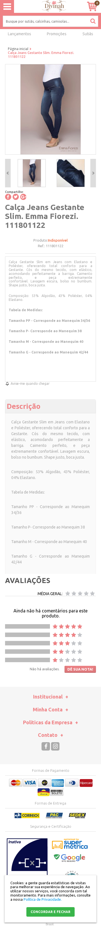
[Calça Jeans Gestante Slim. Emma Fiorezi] (31, 173)
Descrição (23, 406)
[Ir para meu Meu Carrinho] (92, 6)
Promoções (56, 34)
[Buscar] (92, 20)
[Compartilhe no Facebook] (8, 197)
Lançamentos (19, 34)
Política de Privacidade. (43, 899)
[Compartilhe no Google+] (23, 197)
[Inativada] (27, 866)
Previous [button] (8, 173)
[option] (31, 173)
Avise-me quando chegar (30, 383)
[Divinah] (51, 6)
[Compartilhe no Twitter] (16, 197)
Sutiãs (87, 34)
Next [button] (93, 173)
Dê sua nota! (80, 669)
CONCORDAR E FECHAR (50, 912)
